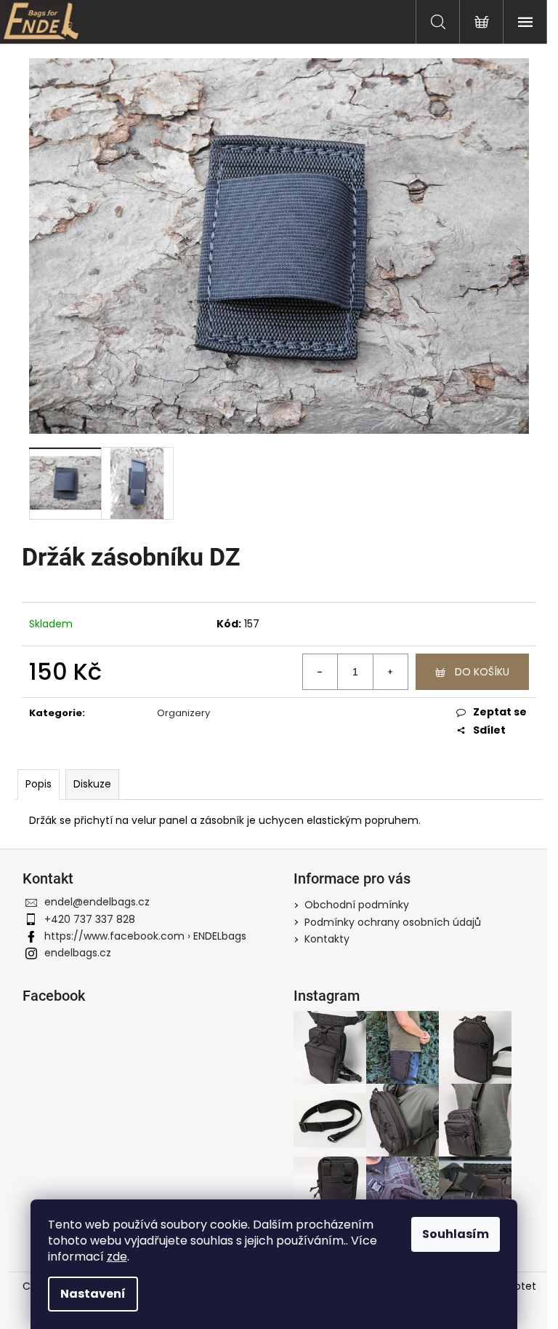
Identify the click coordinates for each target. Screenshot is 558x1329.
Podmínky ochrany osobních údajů (392, 922)
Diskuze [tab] (92, 784)
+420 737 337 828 (89, 919)
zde (117, 1256)
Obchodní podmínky (356, 904)
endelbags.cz (77, 952)
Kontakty (326, 939)
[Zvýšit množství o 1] (390, 671)
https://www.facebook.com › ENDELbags (145, 936)
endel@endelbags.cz (97, 901)
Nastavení (93, 1293)
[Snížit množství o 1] (320, 671)
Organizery (183, 713)
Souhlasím (455, 1234)
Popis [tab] (38, 784)
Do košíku (482, 671)
